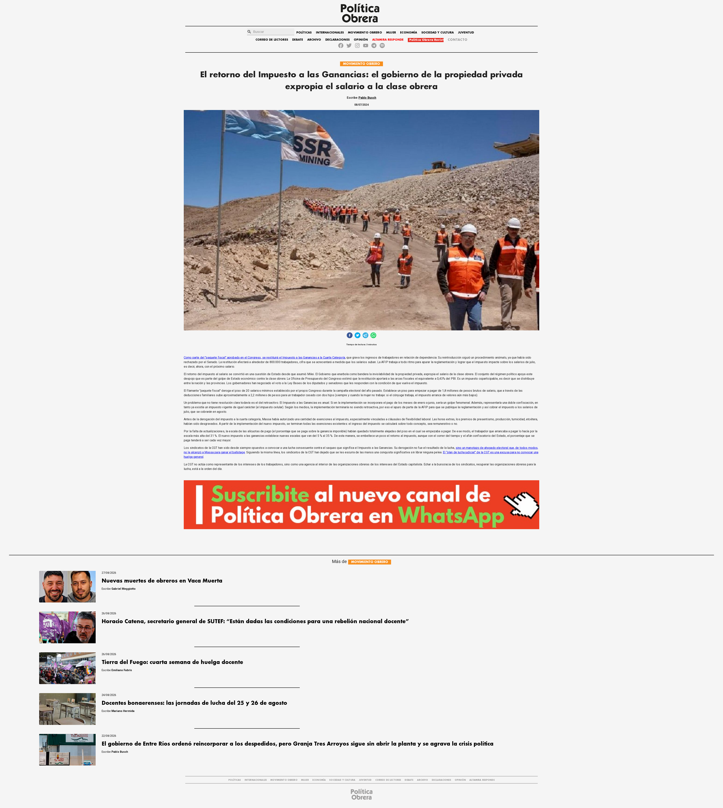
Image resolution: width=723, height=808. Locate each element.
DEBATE (297, 39)
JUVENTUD (466, 32)
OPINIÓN (361, 39)
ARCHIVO (314, 39)
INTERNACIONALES (330, 32)
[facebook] (350, 335)
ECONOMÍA (408, 32)
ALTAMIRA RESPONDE (388, 39)
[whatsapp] (373, 335)
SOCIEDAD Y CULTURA (437, 32)
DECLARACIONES (337, 39)
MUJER (391, 32)
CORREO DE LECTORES (271, 39)
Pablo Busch (367, 97)
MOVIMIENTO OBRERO (365, 32)
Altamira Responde (482, 780)
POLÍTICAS (304, 32)
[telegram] (365, 335)
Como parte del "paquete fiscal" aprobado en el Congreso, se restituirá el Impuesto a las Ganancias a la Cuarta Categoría (264, 357)
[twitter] (358, 335)
